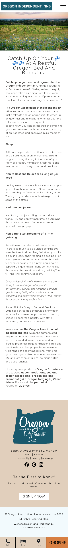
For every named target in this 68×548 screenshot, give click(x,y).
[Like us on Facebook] (26, 464)
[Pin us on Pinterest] (34, 464)
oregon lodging (38, 379)
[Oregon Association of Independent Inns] (25, 8)
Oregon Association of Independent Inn (36, 107)
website (38, 454)
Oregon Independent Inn (21, 85)
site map (47, 458)
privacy (36, 458)
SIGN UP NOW (34, 496)
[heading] (34, 65)
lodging (25, 375)
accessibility (22, 458)
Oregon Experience (50, 369)
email (28, 454)
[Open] (63, 5)
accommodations (33, 372)
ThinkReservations (34, 527)
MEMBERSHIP (57, 542)
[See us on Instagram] (41, 464)
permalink (41, 382)
